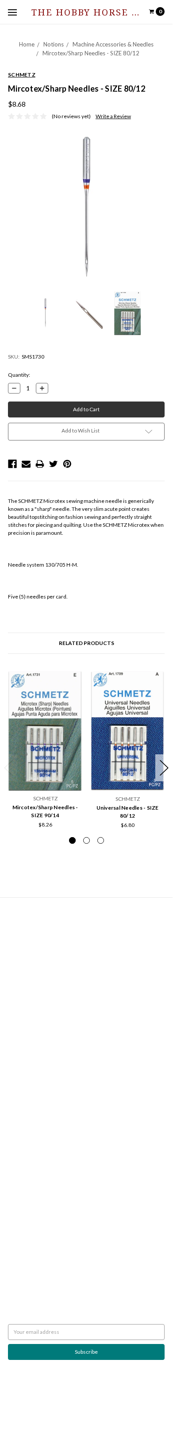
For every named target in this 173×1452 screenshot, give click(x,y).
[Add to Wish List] (73, 679)
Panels (16, 1069)
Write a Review (113, 116)
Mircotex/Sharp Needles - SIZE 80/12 (90, 53)
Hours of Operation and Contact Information (60, 929)
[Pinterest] (67, 464)
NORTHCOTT (24, 1136)
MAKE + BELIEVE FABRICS (38, 1160)
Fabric (15, 1029)
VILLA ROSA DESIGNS (33, 1176)
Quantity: (19, 374)
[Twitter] (53, 464)
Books (15, 997)
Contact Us (21, 937)
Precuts (17, 1061)
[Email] (26, 464)
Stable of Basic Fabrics (34, 1013)
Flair (135, 1416)
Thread (16, 1092)
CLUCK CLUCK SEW (31, 1184)
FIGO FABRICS (25, 1208)
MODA (16, 1144)
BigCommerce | (80, 1416)
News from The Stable (34, 945)
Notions (53, 44)
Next (164, 767)
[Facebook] (12, 464)
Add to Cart (45, 772)
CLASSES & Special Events (38, 1021)
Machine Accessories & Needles (113, 44)
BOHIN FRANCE (27, 1200)
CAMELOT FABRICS (31, 1152)
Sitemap (17, 953)
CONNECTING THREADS (37, 1168)
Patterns (18, 1077)
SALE (14, 1100)
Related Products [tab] (86, 643)
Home (27, 44)
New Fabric (21, 1037)
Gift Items (19, 1045)
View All (17, 1216)
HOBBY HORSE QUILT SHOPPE (45, 1192)
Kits (12, 1053)
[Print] (39, 464)
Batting (16, 989)
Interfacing (21, 1005)
